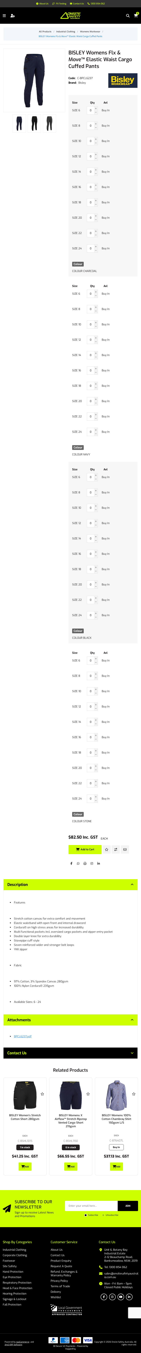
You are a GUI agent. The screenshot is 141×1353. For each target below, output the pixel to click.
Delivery (56, 1292)
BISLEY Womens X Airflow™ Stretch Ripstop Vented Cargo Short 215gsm (25, 1121)
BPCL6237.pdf (23, 1036)
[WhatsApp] (78, 863)
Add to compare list (116, 849)
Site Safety (10, 1266)
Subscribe (93, 1215)
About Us (57, 1250)
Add (27, 1166)
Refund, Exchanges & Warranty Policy (64, 1273)
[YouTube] (121, 1297)
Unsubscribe (112, 1215)
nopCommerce (22, 1342)
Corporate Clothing (15, 1255)
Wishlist (56, 1297)
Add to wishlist (106, 849)
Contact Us (58, 1255)
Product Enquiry (61, 1261)
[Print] (85, 863)
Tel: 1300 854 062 (115, 1267)
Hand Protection (13, 1272)
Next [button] (62, 119)
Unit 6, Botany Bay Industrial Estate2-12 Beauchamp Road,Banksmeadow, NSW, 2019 (121, 1255)
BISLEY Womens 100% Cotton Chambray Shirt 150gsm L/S (71, 1119)
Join (127, 1205)
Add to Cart (87, 849)
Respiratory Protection (17, 1283)
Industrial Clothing (14, 1250)
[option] (19, 123)
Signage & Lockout (14, 1299)
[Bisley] (123, 80)
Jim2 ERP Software (13, 1344)
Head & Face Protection (17, 1288)
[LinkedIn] (99, 863)
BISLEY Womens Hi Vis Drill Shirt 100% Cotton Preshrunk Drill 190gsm (116, 1119)
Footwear (9, 1261)
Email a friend (125, 849)
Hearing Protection (14, 1293)
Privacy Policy (59, 1281)
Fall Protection (12, 1304)
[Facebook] (71, 863)
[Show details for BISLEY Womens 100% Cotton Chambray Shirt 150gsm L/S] (70, 1095)
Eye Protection (12, 1277)
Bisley (82, 83)
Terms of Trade (60, 1286)
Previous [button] (6, 119)
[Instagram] (92, 863)
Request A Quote (61, 1266)
